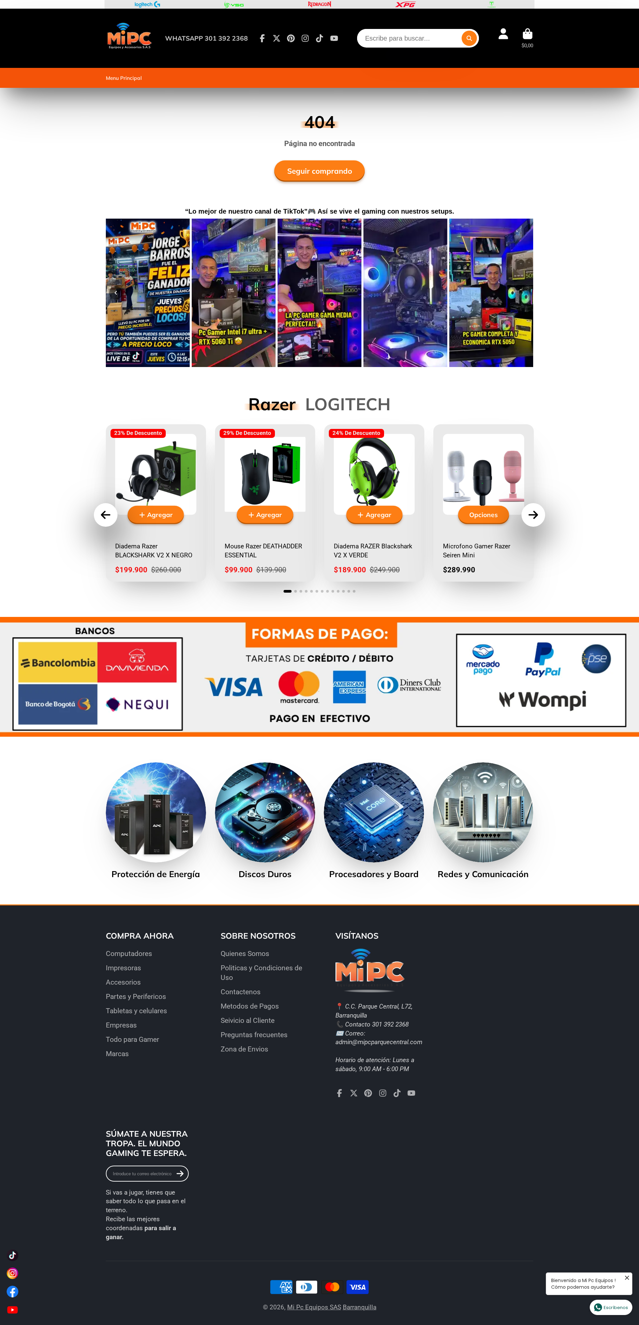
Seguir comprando (319, 171)
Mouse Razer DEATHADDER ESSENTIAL (265, 503)
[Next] (523, 292)
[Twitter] (277, 38)
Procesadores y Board (374, 820)
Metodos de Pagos (250, 1006)
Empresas (121, 1025)
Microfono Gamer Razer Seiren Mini (483, 503)
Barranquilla (359, 1307)
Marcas (117, 1053)
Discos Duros (265, 820)
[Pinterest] (291, 38)
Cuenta (503, 38)
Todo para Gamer (132, 1039)
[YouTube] (334, 38)
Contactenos (241, 992)
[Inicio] (129, 38)
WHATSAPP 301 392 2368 (206, 38)
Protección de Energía (156, 820)
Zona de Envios (244, 1049)
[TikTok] (319, 38)
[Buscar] (469, 38)
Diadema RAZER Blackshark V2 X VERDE (374, 503)
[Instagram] (305, 38)
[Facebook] (262, 38)
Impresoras (123, 968)
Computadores (129, 953)
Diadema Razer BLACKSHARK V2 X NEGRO (156, 503)
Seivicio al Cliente (248, 1020)
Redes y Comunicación (483, 820)
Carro (527, 38)
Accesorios (123, 982)
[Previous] (115, 292)
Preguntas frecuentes (254, 1035)
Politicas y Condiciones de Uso (261, 973)
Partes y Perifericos (136, 996)
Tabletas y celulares (136, 1011)
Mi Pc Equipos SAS (314, 1307)
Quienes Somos (245, 953)
